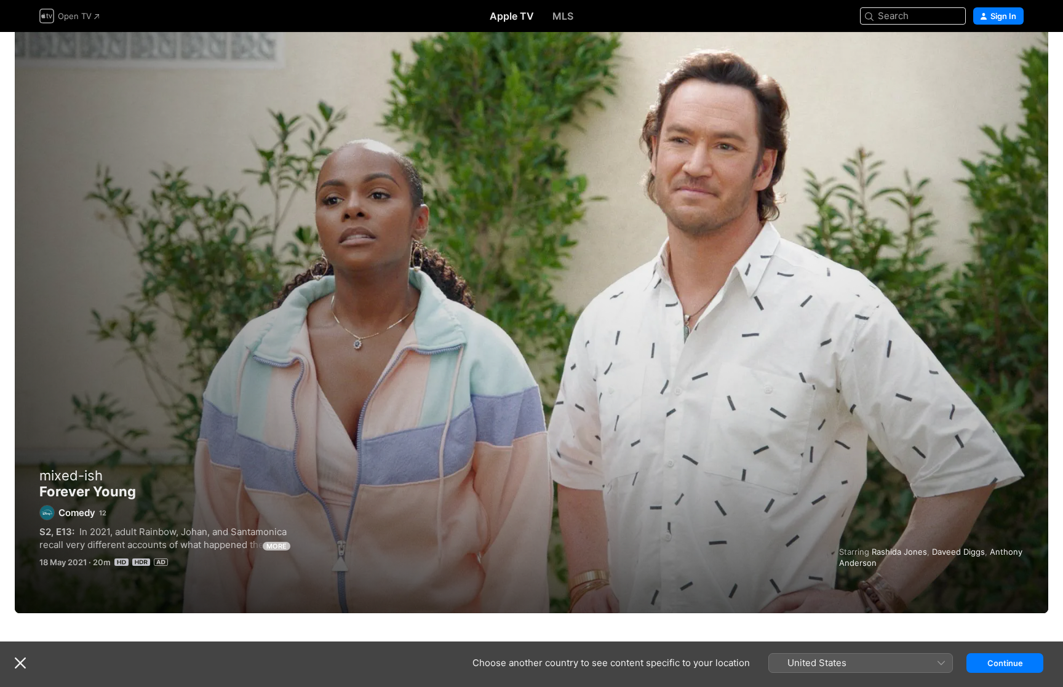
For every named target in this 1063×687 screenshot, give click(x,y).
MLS (562, 16)
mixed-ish (71, 475)
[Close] (20, 663)
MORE (276, 546)
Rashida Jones (899, 552)
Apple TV (512, 16)
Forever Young (531, 322)
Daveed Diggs (958, 552)
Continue (1005, 663)
